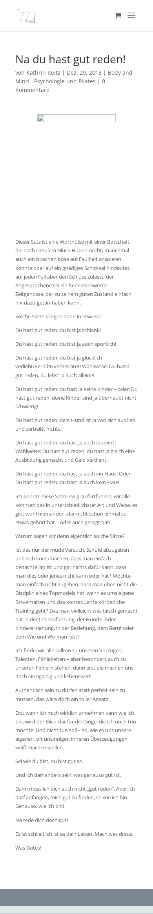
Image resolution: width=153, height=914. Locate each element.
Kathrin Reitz (43, 72)
